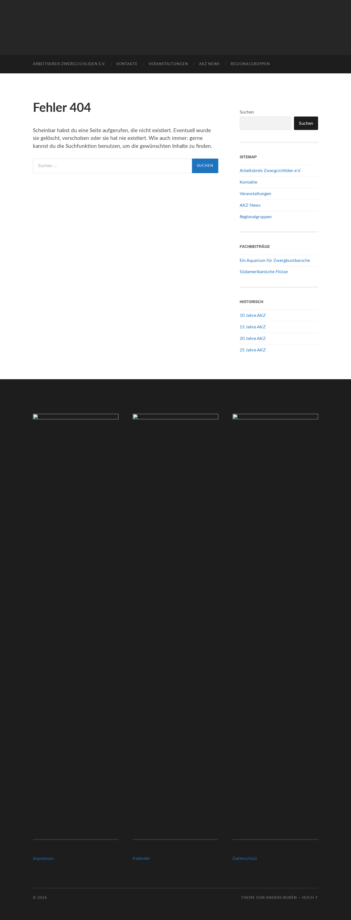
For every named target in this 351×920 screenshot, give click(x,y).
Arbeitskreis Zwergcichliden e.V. (69, 64)
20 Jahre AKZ (253, 338)
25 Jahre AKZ (253, 350)
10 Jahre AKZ (253, 315)
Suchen (247, 112)
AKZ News (209, 64)
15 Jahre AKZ (253, 327)
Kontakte (127, 64)
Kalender (141, 858)
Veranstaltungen (168, 64)
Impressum (43, 858)
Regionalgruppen (250, 64)
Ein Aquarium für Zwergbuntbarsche (275, 260)
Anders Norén (281, 897)
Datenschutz (245, 858)
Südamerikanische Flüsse (264, 272)
